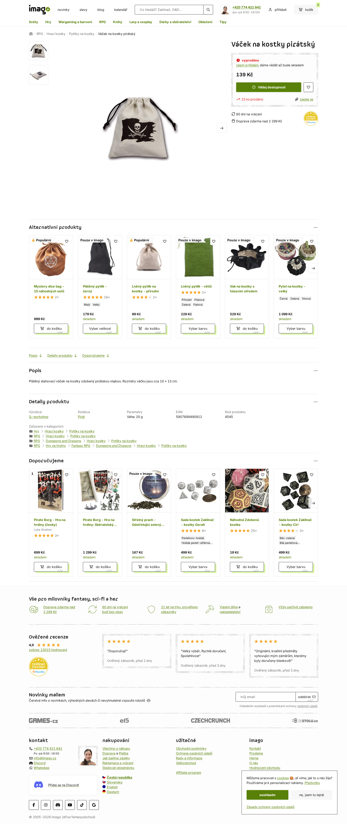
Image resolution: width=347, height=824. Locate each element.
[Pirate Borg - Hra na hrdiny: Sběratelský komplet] (100, 522)
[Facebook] (34, 805)
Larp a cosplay (141, 22)
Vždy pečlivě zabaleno (296, 607)
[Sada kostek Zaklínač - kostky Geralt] (198, 522)
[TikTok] (82, 805)
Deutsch (113, 792)
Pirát (81, 417)
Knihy (117, 22)
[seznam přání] (308, 87)
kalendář (120, 10)
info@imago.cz (45, 758)
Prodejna (256, 753)
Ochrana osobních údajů (194, 753)
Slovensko (114, 782)
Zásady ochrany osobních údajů (270, 807)
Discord (40, 763)
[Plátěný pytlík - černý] (100, 286)
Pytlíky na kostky (81, 34)
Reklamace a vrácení (117, 763)
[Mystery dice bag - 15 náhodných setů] (51, 286)
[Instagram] (46, 805)
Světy (33, 22)
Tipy (223, 22)
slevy (83, 10)
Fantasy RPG (80, 446)
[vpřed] (222, 128)
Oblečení (205, 22)
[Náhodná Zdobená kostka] (247, 522)
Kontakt (255, 748)
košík (311, 8)
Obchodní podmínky (191, 748)
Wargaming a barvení (75, 22)
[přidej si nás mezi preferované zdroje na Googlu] (94, 805)
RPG (102, 22)
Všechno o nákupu (116, 748)
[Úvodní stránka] (31, 33)
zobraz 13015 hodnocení (48, 650)
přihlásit (281, 10)
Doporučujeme (93, 355)
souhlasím (267, 795)
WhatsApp (41, 768)
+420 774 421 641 (246, 7)
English (112, 787)
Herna (253, 758)
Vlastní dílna (229, 607)
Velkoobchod (186, 763)
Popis (33, 355)
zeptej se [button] (306, 99)
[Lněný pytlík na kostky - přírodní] (149, 286)
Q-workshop (38, 417)
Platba (123, 753)
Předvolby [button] (312, 783)
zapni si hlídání (247, 65)
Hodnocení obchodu (264, 768)
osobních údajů (307, 706)
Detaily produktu (59, 355)
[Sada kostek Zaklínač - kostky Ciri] (296, 522)
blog (100, 10)
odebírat (304, 697)
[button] (173, 227)
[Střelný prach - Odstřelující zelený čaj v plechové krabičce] (149, 522)
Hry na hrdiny (56, 446)
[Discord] (58, 805)
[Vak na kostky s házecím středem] (247, 286)
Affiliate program (188, 772)
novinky (63, 10)
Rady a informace (189, 758)
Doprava (108, 753)
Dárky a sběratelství (175, 22)
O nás (253, 763)
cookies (283, 778)
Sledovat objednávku (118, 768)
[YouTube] (70, 805)
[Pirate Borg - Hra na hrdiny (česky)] (51, 522)
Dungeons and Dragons (63, 441)
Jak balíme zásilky (116, 758)
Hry (48, 22)
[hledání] (208, 9)
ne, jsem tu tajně (311, 795)
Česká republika (119, 777)
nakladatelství (230, 612)
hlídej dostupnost (272, 87)
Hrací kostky (56, 34)
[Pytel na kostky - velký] (296, 286)
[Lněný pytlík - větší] (198, 286)
